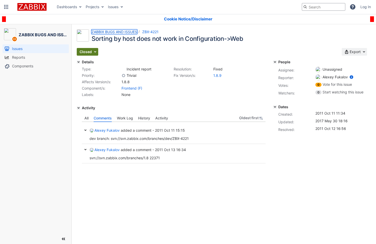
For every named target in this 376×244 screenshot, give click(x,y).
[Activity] (78, 108)
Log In (365, 7)
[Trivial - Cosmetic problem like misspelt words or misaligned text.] (123, 76)
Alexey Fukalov (107, 130)
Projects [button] (92, 7)
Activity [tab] (161, 118)
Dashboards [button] (67, 7)
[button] (6, 7)
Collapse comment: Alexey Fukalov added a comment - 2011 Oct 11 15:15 (85, 130)
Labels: (88, 94)
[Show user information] (351, 77)
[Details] (78, 62)
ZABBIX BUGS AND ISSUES (114, 32)
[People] (275, 62)
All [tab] (86, 118)
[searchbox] (323, 6)
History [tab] (144, 118)
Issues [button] (113, 7)
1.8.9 (217, 75)
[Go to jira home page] (32, 7)
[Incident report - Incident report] (123, 69)
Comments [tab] (103, 118)
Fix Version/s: (185, 75)
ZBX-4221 (150, 32)
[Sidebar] (63, 239)
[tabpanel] (174, 142)
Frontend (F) (131, 88)
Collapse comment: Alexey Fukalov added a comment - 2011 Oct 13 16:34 (85, 150)
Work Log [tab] (125, 118)
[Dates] (275, 107)
